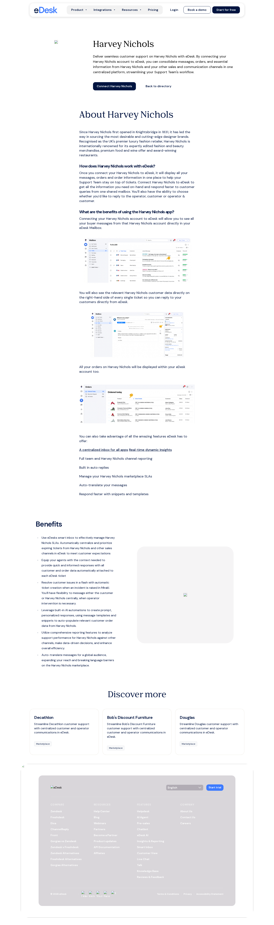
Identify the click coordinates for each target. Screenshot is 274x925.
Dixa (53, 823)
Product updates (105, 841)
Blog (97, 817)
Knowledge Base (148, 871)
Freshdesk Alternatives (66, 859)
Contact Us (187, 817)
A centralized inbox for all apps (103, 450)
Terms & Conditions (168, 894)
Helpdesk (143, 811)
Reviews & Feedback (150, 877)
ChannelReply (60, 829)
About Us (186, 811)
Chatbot (142, 829)
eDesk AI (142, 835)
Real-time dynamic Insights (150, 450)
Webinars (100, 823)
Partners (99, 829)
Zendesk (56, 811)
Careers (185, 823)
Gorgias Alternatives (64, 865)
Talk (139, 865)
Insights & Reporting (150, 841)
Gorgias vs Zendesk (63, 841)
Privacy (188, 894)
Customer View (147, 853)
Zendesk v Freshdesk (65, 847)
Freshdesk (57, 817)
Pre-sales (143, 823)
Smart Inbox (145, 847)
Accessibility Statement (209, 894)
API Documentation (107, 847)
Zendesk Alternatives (65, 853)
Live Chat (143, 859)
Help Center (102, 811)
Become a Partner (105, 835)
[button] (174, 10)
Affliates (99, 853)
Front (54, 835)
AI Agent (142, 817)
